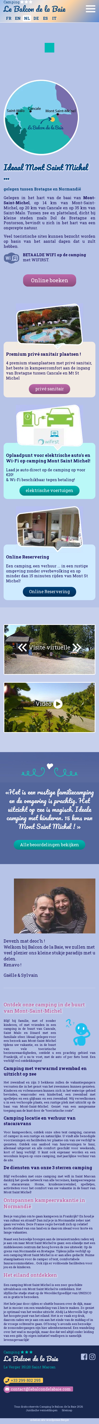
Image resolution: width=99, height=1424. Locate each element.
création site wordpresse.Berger (49, 1419)
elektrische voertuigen (49, 490)
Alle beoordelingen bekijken (49, 844)
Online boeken (49, 280)
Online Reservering (49, 591)
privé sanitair (49, 389)
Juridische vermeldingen (41, 1410)
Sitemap (67, 1410)
